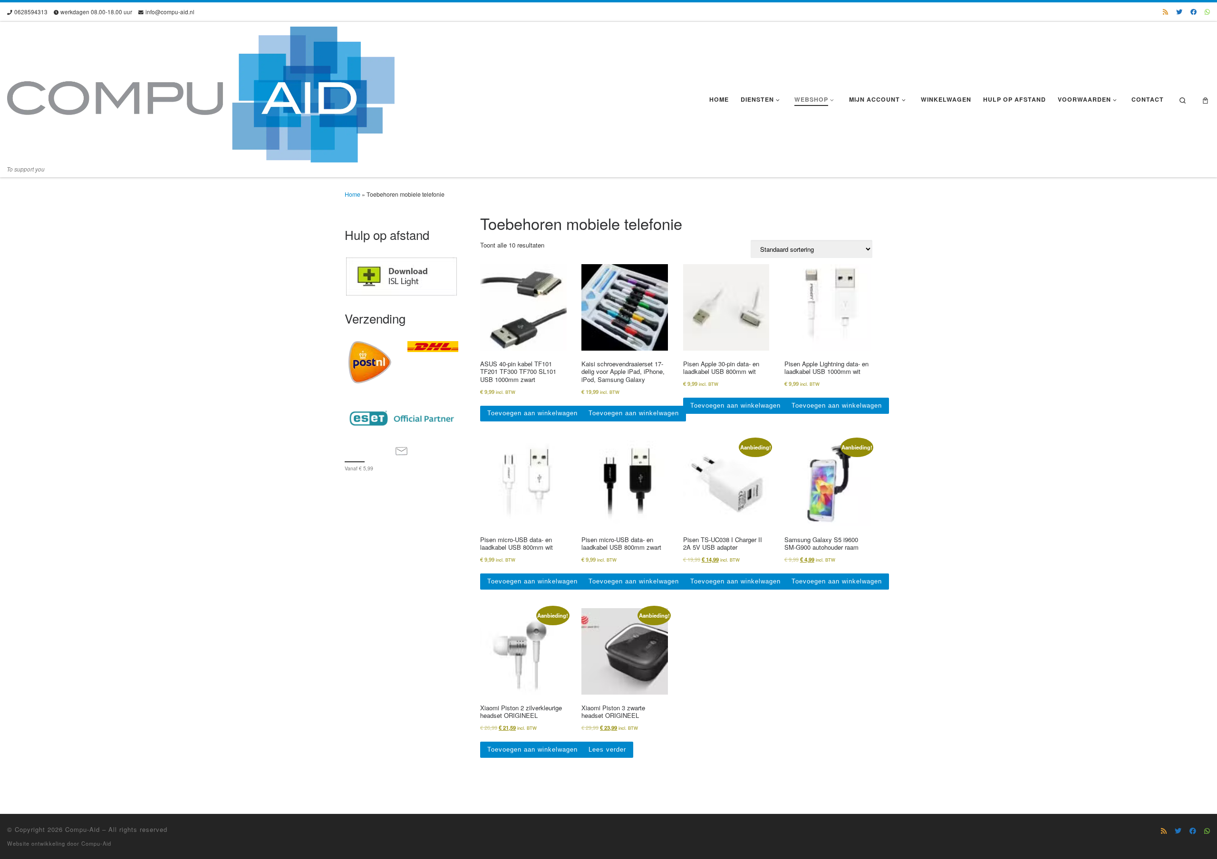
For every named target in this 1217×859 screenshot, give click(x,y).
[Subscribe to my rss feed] (1165, 12)
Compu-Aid (82, 829)
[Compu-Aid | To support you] (201, 92)
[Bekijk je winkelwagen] (1205, 99)
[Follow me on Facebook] (1193, 12)
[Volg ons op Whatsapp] (1207, 12)
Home (352, 194)
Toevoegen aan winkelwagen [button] (532, 413)
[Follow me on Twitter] (1179, 12)
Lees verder (607, 749)
